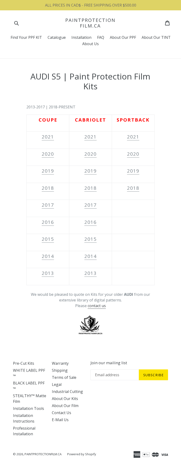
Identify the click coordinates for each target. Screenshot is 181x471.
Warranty (60, 363)
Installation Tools (28, 408)
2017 (48, 205)
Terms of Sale (64, 377)
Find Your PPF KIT (26, 37)
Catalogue (57, 37)
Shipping (60, 370)
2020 (48, 154)
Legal (57, 384)
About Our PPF (123, 37)
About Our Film (65, 405)
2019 (48, 171)
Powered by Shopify (81, 454)
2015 (48, 239)
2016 (48, 222)
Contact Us (61, 412)
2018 (48, 188)
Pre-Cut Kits (23, 363)
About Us (90, 43)
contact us (97, 305)
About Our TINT (156, 37)
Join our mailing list (108, 362)
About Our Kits (65, 398)
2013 (48, 273)
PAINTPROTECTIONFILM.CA (90, 23)
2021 (48, 137)
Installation (81, 37)
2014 (48, 256)
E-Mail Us (60, 419)
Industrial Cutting (67, 391)
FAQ (100, 37)
